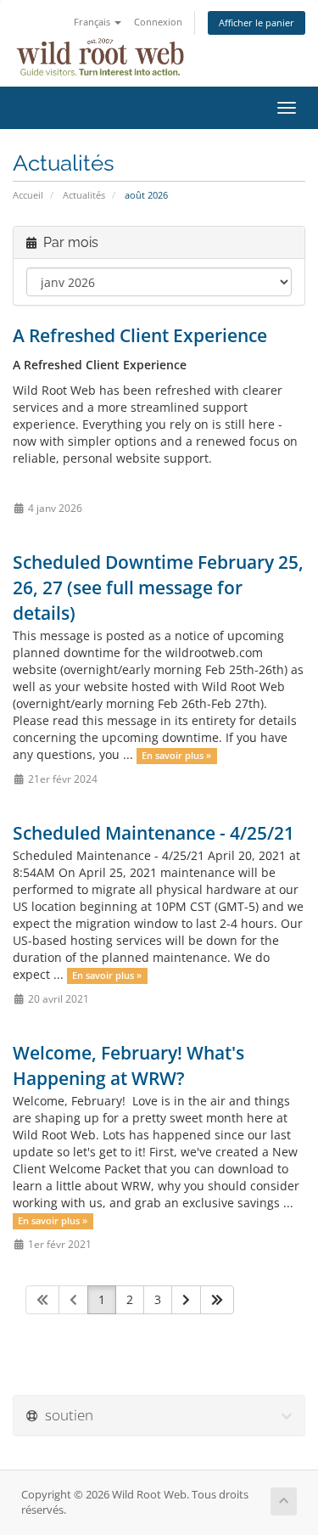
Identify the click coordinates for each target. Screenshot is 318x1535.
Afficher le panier (256, 22)
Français (93, 21)
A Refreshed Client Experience (140, 335)
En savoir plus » (176, 756)
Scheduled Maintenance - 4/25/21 (153, 833)
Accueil (28, 194)
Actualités (84, 194)
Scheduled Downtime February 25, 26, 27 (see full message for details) (158, 587)
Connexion (158, 21)
